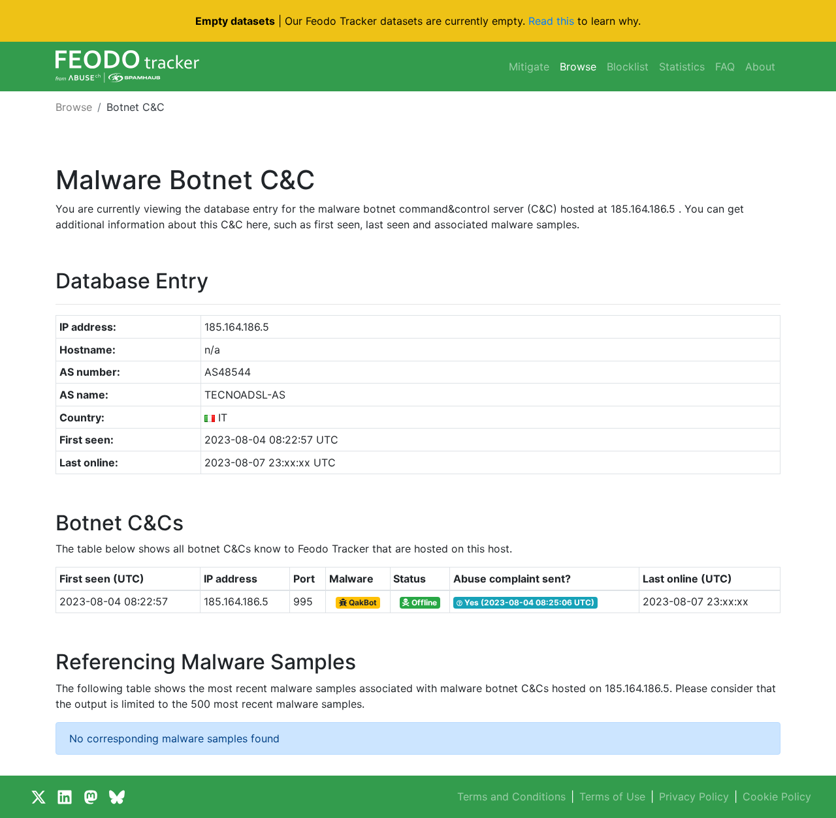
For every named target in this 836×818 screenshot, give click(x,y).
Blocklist (628, 66)
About (760, 66)
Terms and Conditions (511, 796)
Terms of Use (612, 796)
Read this (551, 20)
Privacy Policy (694, 796)
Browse (578, 66)
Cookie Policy (777, 796)
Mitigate (529, 66)
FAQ (725, 66)
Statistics (682, 66)
